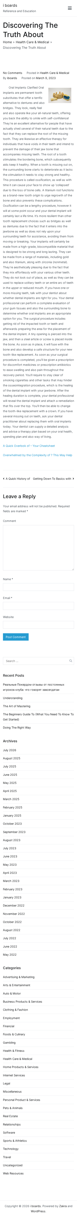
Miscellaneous (12, 1091)
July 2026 (9, 750)
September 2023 (14, 832)
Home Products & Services (20, 1067)
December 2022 (13, 905)
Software (9, 1132)
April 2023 (10, 872)
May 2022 (10, 954)
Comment (9, 521)
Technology (11, 1148)
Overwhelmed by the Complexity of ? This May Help (37, 455)
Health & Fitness (13, 1050)
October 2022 (12, 922)
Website (8, 617)
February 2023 (12, 889)
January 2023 (12, 897)
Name (8, 579)
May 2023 (10, 864)
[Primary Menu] (70, 8)
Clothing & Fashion (15, 1009)
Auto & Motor (12, 993)
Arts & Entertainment (16, 985)
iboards (12, 78)
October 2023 (12, 823)
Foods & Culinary (14, 1034)
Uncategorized (13, 1165)
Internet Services (14, 1075)
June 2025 (10, 774)
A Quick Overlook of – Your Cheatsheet (29, 445)
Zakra (63, 1206)
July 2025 (9, 766)
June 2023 (10, 856)
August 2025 (11, 758)
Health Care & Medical (54, 73)
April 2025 (10, 791)
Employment (11, 1018)
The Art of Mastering (16, 706)
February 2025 (12, 807)
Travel (7, 1157)
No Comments (12, 73)
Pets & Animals (13, 1108)
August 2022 (11, 930)
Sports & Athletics (15, 1140)
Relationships (12, 1124)
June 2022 (10, 946)
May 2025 (10, 782)
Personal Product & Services (21, 1099)
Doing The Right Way (17, 727)
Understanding (13, 698)
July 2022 (9, 938)
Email (7, 598)
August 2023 (11, 840)
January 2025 (12, 815)
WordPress (38, 1211)
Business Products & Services (22, 1001)
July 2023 (9, 848)
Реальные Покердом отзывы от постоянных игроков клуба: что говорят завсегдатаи (33, 687)
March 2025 (11, 799)
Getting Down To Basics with (52, 478)
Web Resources (13, 1173)
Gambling (9, 1042)
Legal (6, 1083)
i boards (10, 5)
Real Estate (10, 1116)
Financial (8, 1026)
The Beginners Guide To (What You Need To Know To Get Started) (38, 717)
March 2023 (11, 881)
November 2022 (14, 913)
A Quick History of (18, 478)
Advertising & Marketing (19, 977)
